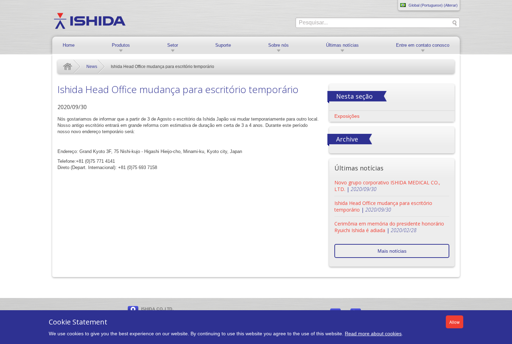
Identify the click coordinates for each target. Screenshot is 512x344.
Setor (172, 45)
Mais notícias (392, 251)
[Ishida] (89, 20)
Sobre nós (278, 45)
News (91, 66)
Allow (454, 322)
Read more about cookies (373, 333)
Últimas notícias (342, 45)
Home (69, 45)
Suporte (223, 45)
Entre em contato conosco (422, 45)
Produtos (121, 45)
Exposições (346, 116)
